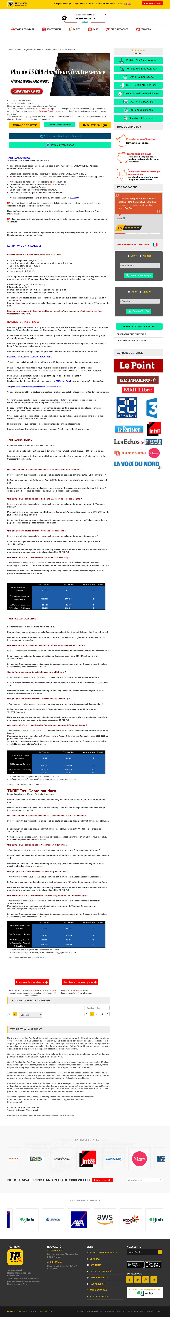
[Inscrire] (160, 1252)
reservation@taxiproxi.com (77, 429)
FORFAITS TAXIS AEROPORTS (141, 326)
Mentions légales (15, 1311)
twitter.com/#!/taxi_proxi (27, 1110)
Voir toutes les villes (103, 1180)
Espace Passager (63, 1083)
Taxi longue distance (141, 109)
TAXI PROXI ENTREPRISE (141, 85)
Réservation (53, 29)
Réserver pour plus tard (131, 334)
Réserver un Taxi (99, 1277)
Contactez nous (99, 1296)
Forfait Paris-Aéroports (103, 1252)
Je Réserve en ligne (78, 981)
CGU (28, 1311)
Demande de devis (24, 125)
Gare (95, 29)
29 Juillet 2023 (54, 1262)
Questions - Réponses (115, 1311)
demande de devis (31, 173)
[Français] (126, 3)
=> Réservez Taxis (153, 3)
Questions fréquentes (140, 118)
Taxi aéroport (97, 1283)
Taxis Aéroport (119, 29)
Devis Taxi (94, 1258)
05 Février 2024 (55, 1250)
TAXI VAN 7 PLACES (140, 101)
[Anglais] (129, 3)
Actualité (95, 1265)
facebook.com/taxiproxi (28, 1107)
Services (145, 29)
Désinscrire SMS (98, 1290)
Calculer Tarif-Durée (101, 1271)
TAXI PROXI (47, 1311)
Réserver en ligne (95, 125)
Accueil (80, 1311)
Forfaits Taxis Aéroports (60, 124)
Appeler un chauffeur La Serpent (62, 136)
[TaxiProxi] (15, 1264)
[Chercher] (161, 1180)
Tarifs (76, 29)
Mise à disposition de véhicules (141, 93)
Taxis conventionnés (62, 144)
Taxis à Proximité (25, 29)
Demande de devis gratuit (131, 340)
